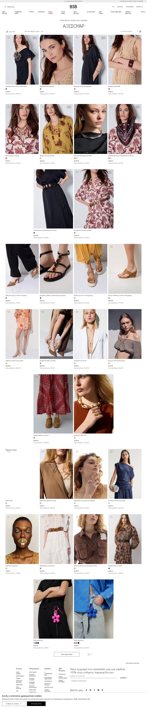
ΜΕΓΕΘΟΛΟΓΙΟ (48, 687)
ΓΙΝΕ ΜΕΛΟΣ (62, 674)
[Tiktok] (86, 690)
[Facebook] (94, 690)
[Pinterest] (102, 690)
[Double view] (140, 31)
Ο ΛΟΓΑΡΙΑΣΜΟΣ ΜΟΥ (48, 674)
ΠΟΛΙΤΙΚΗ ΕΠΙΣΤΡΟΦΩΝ (32, 686)
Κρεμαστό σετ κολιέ (80, 360)
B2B (17, 691)
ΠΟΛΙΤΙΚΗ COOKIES (31, 679)
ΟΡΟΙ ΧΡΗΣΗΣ (32, 672)
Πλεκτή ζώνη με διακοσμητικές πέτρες (45, 230)
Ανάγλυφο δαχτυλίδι (80, 435)
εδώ (88, 699)
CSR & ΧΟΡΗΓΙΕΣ (18, 687)
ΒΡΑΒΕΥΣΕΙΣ (19, 684)
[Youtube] (98, 690)
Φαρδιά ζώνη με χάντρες (47, 565)
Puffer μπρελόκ (38, 640)
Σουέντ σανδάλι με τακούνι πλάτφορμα (120, 295)
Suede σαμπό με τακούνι (41, 435)
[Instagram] (90, 690)
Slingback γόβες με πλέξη (48, 360)
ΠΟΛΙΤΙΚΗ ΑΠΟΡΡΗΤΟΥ (32, 675)
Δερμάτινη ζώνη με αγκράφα (82, 230)
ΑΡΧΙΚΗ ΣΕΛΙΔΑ (64, 20)
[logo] (73, 6)
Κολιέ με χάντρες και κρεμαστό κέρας (85, 565)
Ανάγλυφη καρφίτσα (12, 565)
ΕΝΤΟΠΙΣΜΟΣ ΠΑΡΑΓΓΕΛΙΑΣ (48, 678)
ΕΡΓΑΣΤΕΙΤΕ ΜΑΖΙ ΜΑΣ (19, 681)
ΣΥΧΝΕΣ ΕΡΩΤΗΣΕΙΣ (47, 690)
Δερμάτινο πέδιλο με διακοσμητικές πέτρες (53, 295)
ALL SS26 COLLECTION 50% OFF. (73, 1)
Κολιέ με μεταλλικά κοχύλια (116, 360)
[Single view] (137, 31)
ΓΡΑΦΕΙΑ (18, 678)
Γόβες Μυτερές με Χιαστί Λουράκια (16, 295)
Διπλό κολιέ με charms (12, 155)
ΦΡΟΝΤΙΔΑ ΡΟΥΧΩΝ (47, 684)
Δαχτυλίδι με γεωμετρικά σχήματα (84, 500)
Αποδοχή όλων (36, 704)
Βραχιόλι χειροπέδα (114, 86)
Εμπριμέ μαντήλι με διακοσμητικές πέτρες (121, 155)
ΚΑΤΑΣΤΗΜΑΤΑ (20, 676)
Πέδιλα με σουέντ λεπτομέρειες (83, 295)
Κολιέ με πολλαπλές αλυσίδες (83, 155)
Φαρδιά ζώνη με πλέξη (115, 565)
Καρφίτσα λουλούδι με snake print (16, 86)
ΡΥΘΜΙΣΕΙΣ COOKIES (32, 683)
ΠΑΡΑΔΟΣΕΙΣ (32, 690)
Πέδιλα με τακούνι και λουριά (14, 360)
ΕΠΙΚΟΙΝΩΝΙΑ (48, 681)
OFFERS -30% (75, 20)
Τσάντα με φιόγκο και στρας (116, 500)
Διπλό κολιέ (9, 500)
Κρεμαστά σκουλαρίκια (47, 86)
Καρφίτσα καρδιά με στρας (48, 500)
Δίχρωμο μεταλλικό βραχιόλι (82, 86)
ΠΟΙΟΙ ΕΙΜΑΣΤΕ (18, 673)
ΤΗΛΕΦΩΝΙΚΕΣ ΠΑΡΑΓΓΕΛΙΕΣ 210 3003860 (131, 1)
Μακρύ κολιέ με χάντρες (47, 155)
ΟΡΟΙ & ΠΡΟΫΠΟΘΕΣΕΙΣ (63, 677)
